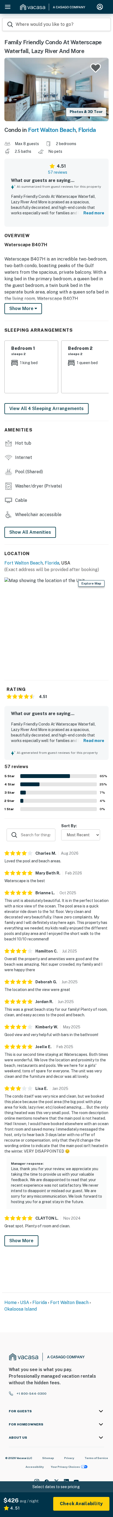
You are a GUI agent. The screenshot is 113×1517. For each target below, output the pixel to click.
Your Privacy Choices (65, 1466)
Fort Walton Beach (52, 129)
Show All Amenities (30, 532)
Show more (22, 308)
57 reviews (57, 172)
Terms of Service (96, 1458)
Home (10, 1302)
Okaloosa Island (20, 1309)
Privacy (69, 1458)
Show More (21, 1240)
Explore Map (91, 583)
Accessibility (35, 1466)
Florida (87, 129)
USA (24, 1302)
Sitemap (48, 1458)
